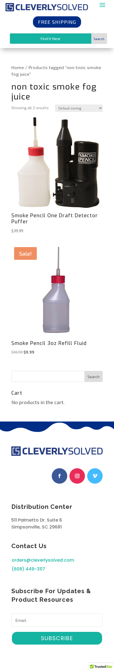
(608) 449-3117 (28, 569)
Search (93, 376)
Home (17, 67)
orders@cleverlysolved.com (43, 560)
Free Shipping (57, 22)
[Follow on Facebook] (59, 476)
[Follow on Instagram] (77, 476)
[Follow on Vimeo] (95, 476)
